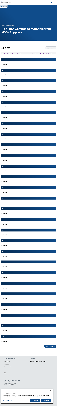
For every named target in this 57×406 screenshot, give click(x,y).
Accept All (46, 400)
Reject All (35, 400)
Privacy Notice (37, 396)
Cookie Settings (7, 400)
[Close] (50, 390)
